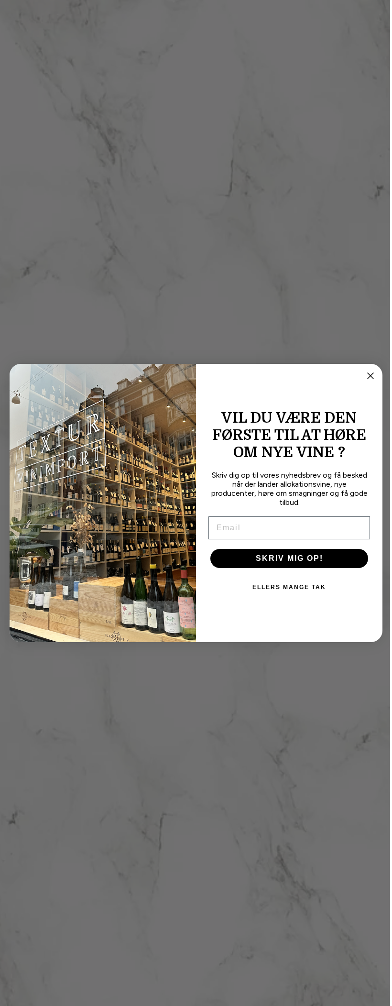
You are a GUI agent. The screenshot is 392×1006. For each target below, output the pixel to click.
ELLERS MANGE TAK (286, 587)
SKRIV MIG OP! (285, 558)
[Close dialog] (367, 376)
